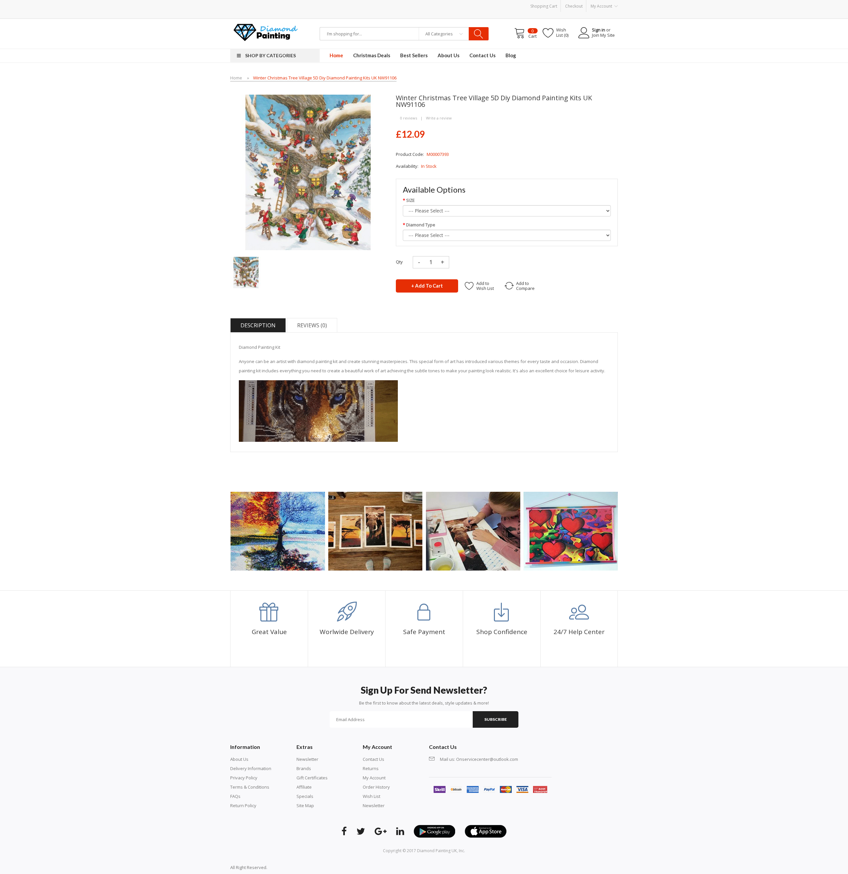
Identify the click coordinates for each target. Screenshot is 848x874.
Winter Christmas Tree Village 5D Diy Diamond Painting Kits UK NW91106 (325, 78)
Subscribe (495, 719)
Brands (303, 768)
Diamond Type (420, 225)
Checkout (574, 6)
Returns (371, 768)
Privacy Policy (243, 778)
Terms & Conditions (249, 787)
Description (258, 325)
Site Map (305, 805)
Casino (294, 867)
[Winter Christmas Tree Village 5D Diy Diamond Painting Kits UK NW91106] (246, 272)
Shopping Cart (543, 6)
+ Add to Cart (427, 286)
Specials (304, 796)
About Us (239, 759)
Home (236, 78)
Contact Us (373, 759)
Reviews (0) (312, 325)
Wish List (371, 796)
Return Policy (243, 805)
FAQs (235, 796)
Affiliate (304, 787)
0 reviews (408, 117)
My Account (374, 778)
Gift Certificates (312, 778)
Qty (399, 262)
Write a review (439, 117)
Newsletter (307, 759)
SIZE (410, 200)
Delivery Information (250, 768)
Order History (376, 787)
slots (282, 867)
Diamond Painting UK (437, 850)
